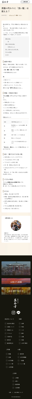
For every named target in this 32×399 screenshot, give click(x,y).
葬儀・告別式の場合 (10, 44)
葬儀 (17, 15)
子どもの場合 (8, 52)
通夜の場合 (8, 38)
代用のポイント (11, 46)
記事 (10, 392)
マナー (20, 15)
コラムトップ (12, 15)
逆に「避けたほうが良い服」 (12, 49)
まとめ (6, 54)
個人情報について (19, 392)
